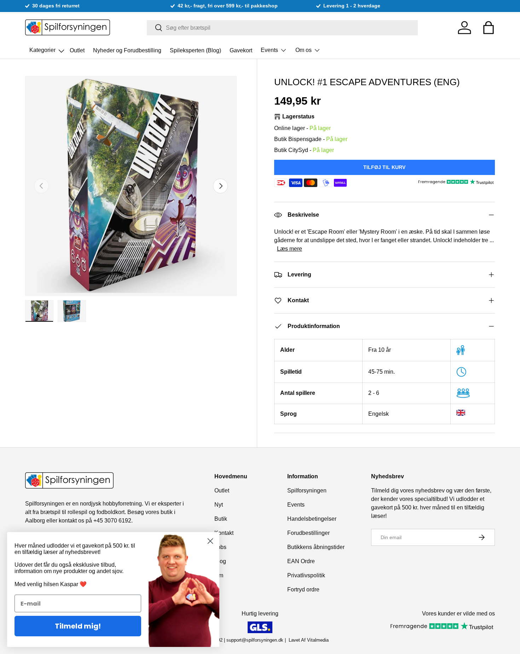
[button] (488, 27)
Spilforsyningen (307, 490)
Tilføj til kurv (384, 167)
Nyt (218, 505)
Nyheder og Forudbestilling (127, 50)
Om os (303, 50)
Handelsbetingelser (311, 519)
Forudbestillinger (308, 533)
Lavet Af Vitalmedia (309, 640)
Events (269, 50)
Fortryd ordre (303, 589)
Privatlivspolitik (306, 575)
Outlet (77, 50)
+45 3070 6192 (112, 521)
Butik (220, 519)
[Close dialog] (210, 541)
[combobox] (282, 27)
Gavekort (241, 50)
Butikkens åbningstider (316, 547)
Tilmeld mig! (78, 626)
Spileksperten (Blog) (195, 50)
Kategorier (47, 48)
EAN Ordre (301, 561)
